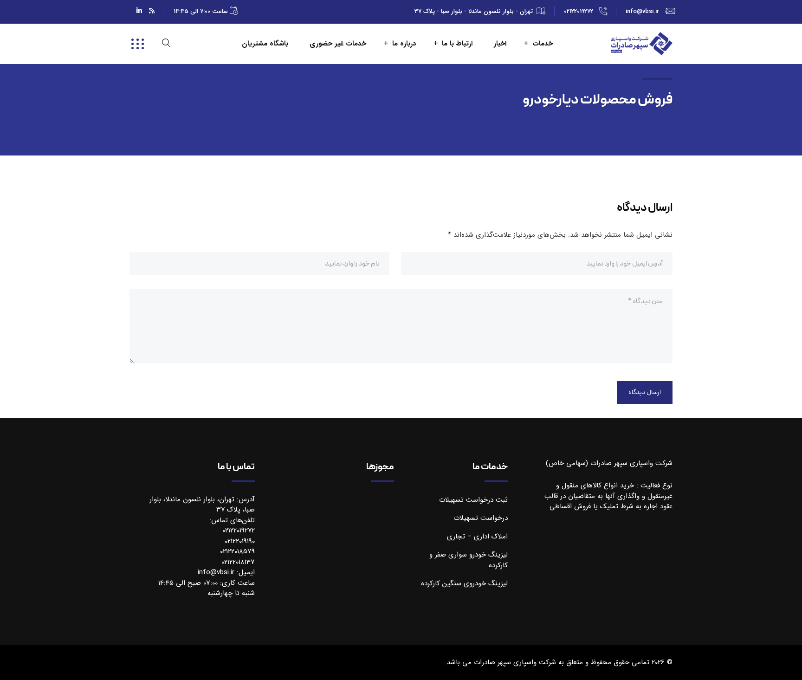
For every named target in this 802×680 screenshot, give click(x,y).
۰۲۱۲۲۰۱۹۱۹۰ (240, 541)
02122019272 (578, 11)
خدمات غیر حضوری (338, 44)
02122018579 (237, 551)
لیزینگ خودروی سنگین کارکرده (464, 583)
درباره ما (404, 44)
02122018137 (238, 562)
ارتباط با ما (457, 44)
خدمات (542, 44)
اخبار (500, 44)
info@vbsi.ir (642, 11)
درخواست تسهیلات (480, 518)
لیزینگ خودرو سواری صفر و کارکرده (468, 560)
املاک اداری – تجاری (477, 536)
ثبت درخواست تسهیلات (473, 499)
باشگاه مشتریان (265, 44)
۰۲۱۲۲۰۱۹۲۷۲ (238, 530)
